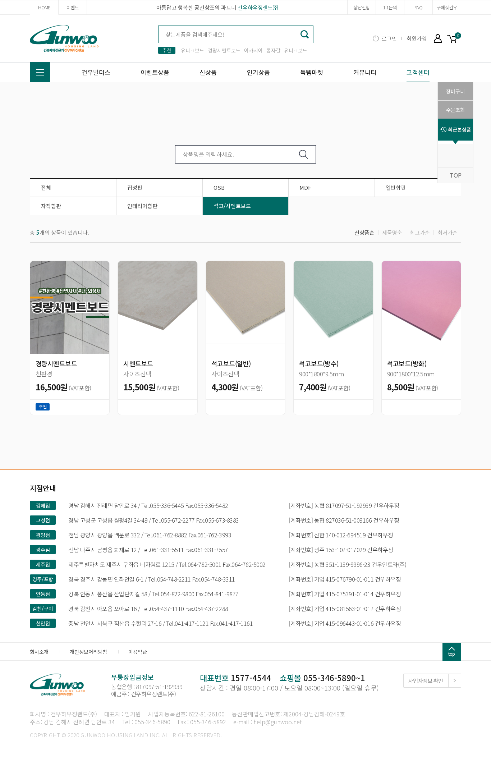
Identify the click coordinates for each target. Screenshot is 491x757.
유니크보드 (192, 50)
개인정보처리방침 (88, 651)
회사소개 (39, 651)
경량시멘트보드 (224, 50)
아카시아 (253, 50)
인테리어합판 (142, 206)
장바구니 (454, 38)
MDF (305, 187)
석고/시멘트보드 (232, 206)
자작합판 (51, 206)
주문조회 (455, 109)
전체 (46, 187)
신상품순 (364, 232)
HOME (44, 7)
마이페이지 (437, 38)
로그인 (389, 38)
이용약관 (137, 651)
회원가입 (417, 38)
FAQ (418, 7)
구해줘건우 (447, 7)
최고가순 (420, 232)
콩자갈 (273, 50)
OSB (219, 187)
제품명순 (392, 232)
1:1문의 (390, 7)
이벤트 (72, 7)
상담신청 (361, 7)
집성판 (134, 187)
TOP (456, 175)
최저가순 (447, 232)
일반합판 (396, 187)
